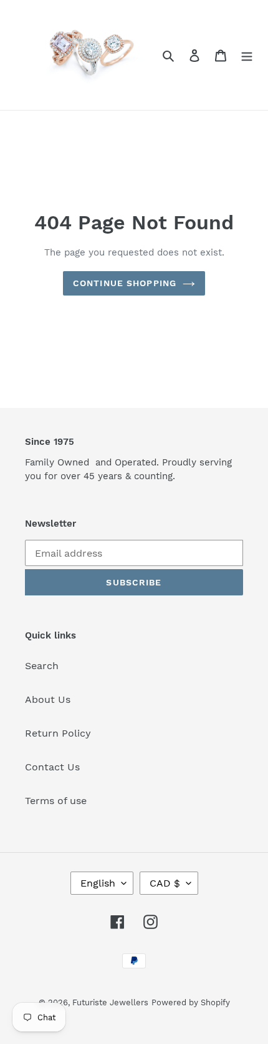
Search (42, 666)
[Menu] (247, 55)
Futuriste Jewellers (110, 1002)
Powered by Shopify (190, 1002)
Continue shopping (124, 283)
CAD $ (165, 883)
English (97, 883)
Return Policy (58, 733)
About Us (47, 699)
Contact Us (52, 767)
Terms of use (56, 801)
